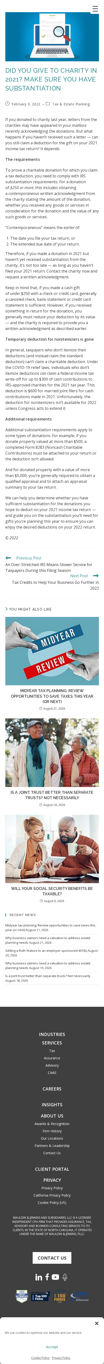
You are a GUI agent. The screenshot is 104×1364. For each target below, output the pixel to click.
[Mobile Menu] (95, 8)
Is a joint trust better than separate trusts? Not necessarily (52, 795)
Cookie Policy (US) (52, 1202)
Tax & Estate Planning (71, 104)
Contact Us (52, 1153)
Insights (52, 1105)
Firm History (52, 1131)
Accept (52, 1346)
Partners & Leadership (52, 1145)
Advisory (52, 1065)
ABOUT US (52, 1116)
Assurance (52, 1058)
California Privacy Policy (52, 1195)
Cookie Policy (40, 1358)
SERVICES (52, 1043)
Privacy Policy (61, 1358)
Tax (52, 1050)
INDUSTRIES (52, 1034)
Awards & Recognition (52, 1123)
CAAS (52, 1072)
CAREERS (52, 1089)
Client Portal (52, 1169)
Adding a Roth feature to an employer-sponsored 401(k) (46, 950)
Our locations (52, 1138)
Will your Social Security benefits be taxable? (52, 891)
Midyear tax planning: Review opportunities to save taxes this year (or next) (52, 696)
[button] (96, 1323)
